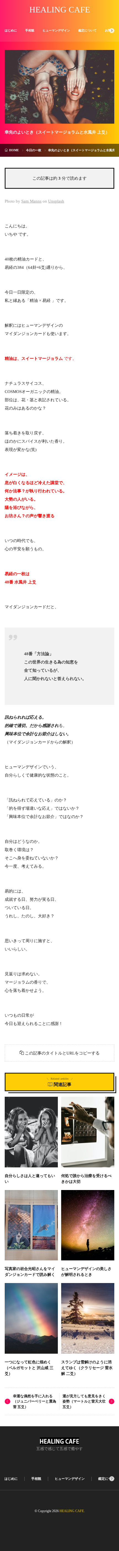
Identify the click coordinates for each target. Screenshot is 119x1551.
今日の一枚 (33, 150)
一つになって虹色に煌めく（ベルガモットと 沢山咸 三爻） (29, 1368)
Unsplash (56, 201)
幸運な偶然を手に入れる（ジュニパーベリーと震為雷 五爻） (34, 1401)
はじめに (11, 30)
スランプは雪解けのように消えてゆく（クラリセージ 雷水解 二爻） (87, 1368)
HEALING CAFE (59, 10)
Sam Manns (31, 201)
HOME (14, 150)
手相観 (29, 30)
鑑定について (87, 30)
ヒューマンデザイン (56, 30)
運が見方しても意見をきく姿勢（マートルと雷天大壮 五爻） (84, 1401)
